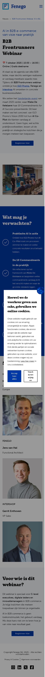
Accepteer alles (14, 376)
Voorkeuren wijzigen (30, 376)
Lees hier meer (27, 361)
